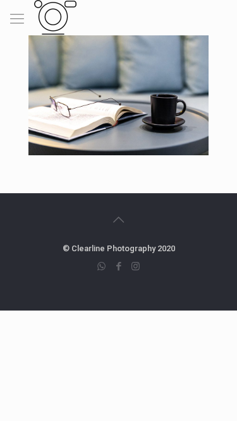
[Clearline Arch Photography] (55, 16)
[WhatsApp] (101, 266)
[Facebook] (118, 266)
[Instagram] (135, 266)
